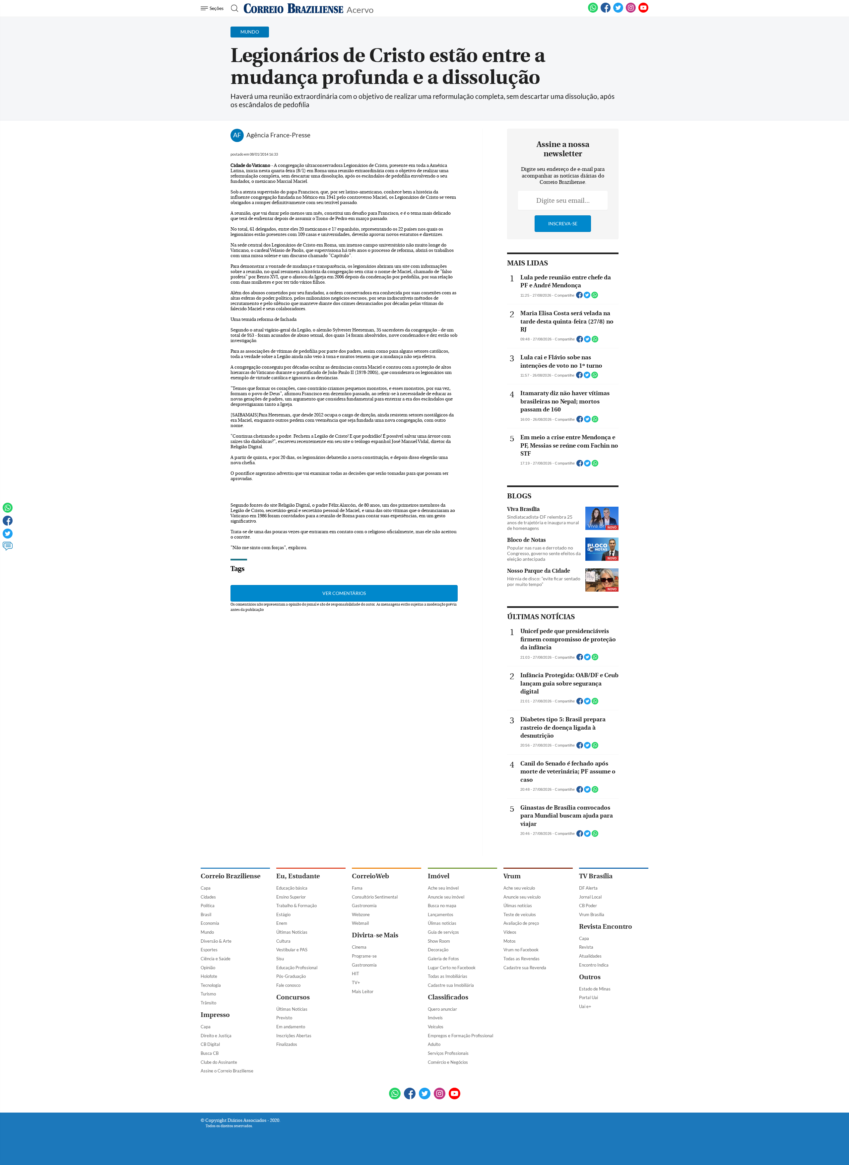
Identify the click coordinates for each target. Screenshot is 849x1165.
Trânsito (208, 1002)
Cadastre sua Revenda (524, 967)
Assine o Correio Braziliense (227, 1070)
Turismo (208, 993)
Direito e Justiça (216, 1035)
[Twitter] (8, 536)
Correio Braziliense (230, 876)
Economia (210, 923)
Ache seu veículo (519, 888)
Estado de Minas (595, 988)
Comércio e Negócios (448, 1062)
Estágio (283, 914)
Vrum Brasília (591, 914)
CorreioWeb (370, 876)
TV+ (356, 982)
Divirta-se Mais (375, 935)
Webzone (361, 914)
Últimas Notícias (291, 932)
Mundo (207, 932)
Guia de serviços (443, 932)
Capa (206, 888)
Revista (586, 947)
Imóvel (438, 876)
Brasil (206, 914)
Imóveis (435, 1017)
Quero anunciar (442, 1009)
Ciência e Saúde (215, 958)
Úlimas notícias (442, 923)
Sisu (280, 958)
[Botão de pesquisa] (232, 8)
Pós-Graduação (291, 976)
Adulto (434, 1044)
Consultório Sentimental (375, 897)
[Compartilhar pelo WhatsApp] (594, 297)
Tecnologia (211, 985)
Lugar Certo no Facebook (452, 967)
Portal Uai (588, 997)
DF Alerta (588, 888)
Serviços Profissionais (448, 1053)
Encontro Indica (594, 965)
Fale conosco (288, 985)
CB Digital (210, 1044)
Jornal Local (590, 897)
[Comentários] (8, 549)
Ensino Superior (291, 897)
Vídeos (509, 932)
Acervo (360, 9)
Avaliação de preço (521, 923)
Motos (509, 941)
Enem (281, 923)
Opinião (208, 967)
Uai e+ (585, 1006)
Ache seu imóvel (443, 888)
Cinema (359, 947)
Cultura (283, 941)
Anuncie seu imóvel (446, 897)
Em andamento (290, 1026)
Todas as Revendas (521, 958)
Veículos (435, 1026)
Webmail (360, 923)
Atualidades (590, 956)
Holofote (209, 976)
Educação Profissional (296, 967)
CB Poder (588, 905)
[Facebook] (606, 11)
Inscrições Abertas (293, 1035)
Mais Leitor (362, 991)
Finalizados (286, 1044)
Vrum (512, 876)
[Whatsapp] (8, 510)
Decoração (438, 949)
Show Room (439, 941)
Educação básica (291, 888)
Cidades (208, 897)
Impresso (215, 1015)
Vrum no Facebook (521, 949)
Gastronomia (364, 905)
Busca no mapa (442, 905)
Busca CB (210, 1053)
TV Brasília (596, 876)
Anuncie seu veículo (522, 897)
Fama (357, 888)
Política (208, 905)
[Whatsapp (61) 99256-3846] (593, 11)
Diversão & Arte (216, 941)
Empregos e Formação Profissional (460, 1035)
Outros (590, 977)
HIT (355, 973)
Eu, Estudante (298, 876)
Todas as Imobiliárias (447, 976)
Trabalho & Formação (296, 905)
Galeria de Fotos (443, 958)
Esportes (209, 949)
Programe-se (364, 956)
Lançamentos (440, 914)
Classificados (448, 997)
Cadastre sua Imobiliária (451, 985)
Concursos (293, 997)
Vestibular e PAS (291, 949)
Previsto (284, 1017)
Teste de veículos (519, 914)
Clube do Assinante (219, 1062)
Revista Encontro (605, 926)
